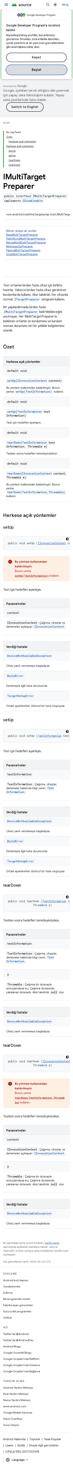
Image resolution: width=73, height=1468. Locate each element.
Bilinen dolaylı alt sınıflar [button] (26, 242)
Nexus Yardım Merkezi (17, 1400)
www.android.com (14, 1406)
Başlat (36, 70)
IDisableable (33, 201)
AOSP (6, 123)
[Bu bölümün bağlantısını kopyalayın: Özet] (18, 347)
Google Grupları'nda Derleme (21, 1365)
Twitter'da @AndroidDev (18, 1340)
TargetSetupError (20, 696)
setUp (11, 381)
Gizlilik (21, 1445)
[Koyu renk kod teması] (67, 539)
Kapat (36, 57)
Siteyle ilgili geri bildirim (43, 1445)
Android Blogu (12, 1346)
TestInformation (29, 411)
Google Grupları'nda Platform (21, 1359)
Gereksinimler (11, 1286)
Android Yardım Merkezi (18, 1387)
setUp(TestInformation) (34, 391)
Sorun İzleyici (11, 1425)
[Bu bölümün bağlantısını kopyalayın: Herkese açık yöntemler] (60, 515)
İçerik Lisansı (52, 1243)
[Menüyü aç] (6, 4)
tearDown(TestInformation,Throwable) (36, 492)
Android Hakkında (14, 1439)
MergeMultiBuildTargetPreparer (26, 242)
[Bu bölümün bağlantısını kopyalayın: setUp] (17, 527)
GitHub (7, 1317)
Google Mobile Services (17, 1412)
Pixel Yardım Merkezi (15, 1394)
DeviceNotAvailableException (29, 656)
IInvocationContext (32, 381)
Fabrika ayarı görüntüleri (18, 1305)
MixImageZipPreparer (19, 246)
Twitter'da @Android (16, 1334)
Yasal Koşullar (52, 1439)
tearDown (13, 442)
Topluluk (34, 1439)
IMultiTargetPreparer (21, 312)
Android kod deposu (15, 1280)
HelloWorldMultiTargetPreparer (25, 238)
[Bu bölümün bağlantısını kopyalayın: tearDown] (25, 885)
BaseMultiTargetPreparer (22, 235)
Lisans (9, 1445)
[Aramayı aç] (48, 4)
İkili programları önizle (16, 1299)
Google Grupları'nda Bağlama (21, 1371)
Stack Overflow (12, 1419)
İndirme (8, 1292)
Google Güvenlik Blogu (17, 1352)
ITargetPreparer (27, 299)
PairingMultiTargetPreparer (23, 250)
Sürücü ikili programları (17, 1311)
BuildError (15, 676)
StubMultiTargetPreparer (22, 254)
